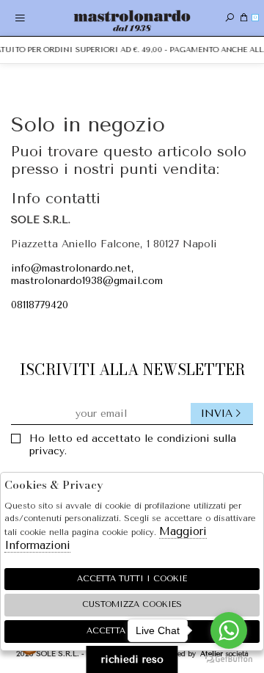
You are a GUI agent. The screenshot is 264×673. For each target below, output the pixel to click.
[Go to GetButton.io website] (228, 658)
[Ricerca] (229, 18)
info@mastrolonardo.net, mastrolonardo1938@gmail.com (87, 274)
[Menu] (20, 18)
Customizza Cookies (132, 604)
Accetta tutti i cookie (132, 578)
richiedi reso (132, 659)
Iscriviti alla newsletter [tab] (132, 369)
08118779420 (39, 305)
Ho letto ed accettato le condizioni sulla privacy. (132, 444)
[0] (244, 18)
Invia (216, 413)
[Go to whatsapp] (228, 630)
